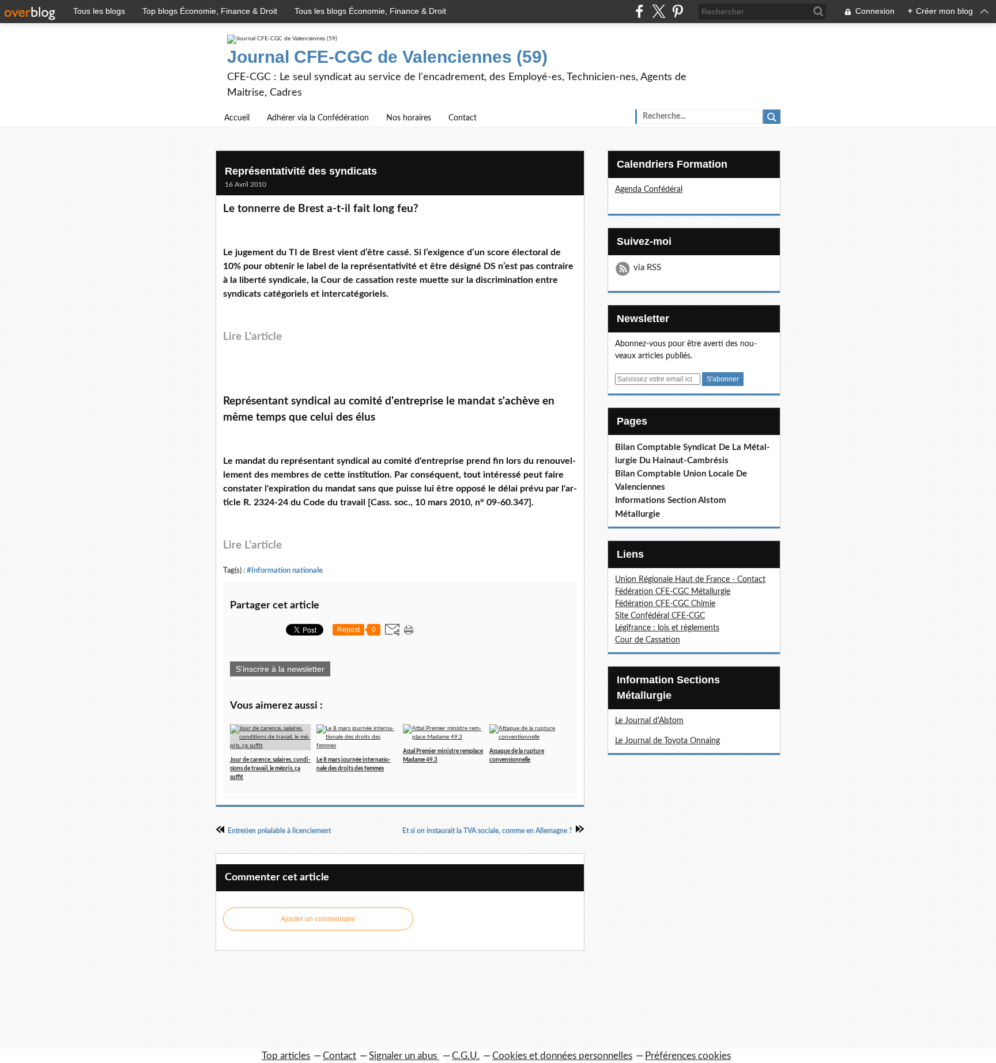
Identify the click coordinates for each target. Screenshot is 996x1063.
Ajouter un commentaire (318, 919)
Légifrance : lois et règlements (667, 628)
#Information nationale (285, 570)
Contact (462, 118)
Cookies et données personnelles (562, 1056)
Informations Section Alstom (670, 500)
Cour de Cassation (647, 640)
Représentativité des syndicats (301, 171)
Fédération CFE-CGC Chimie (665, 604)
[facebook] (639, 11)
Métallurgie (637, 514)
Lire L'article (252, 336)
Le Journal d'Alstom (649, 721)
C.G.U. (466, 1056)
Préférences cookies (688, 1056)
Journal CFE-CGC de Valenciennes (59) (387, 56)
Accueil (237, 118)
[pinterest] (677, 11)
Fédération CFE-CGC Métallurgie (672, 592)
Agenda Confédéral (648, 190)
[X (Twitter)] (658, 11)
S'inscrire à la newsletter (280, 669)
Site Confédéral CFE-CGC (660, 616)
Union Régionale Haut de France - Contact (690, 580)
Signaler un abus (404, 1056)
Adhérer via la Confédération (318, 118)
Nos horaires (408, 118)
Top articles (286, 1056)
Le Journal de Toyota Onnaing (667, 741)
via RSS (647, 267)
